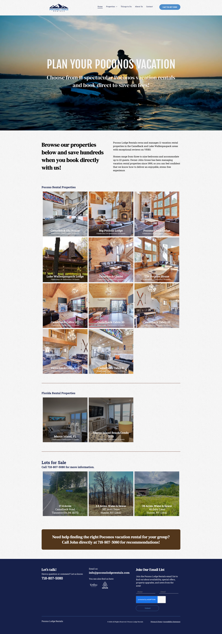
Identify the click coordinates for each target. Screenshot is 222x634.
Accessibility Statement (171, 622)
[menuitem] (100, 6)
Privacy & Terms (156, 622)
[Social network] (93, 585)
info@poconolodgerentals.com (109, 572)
